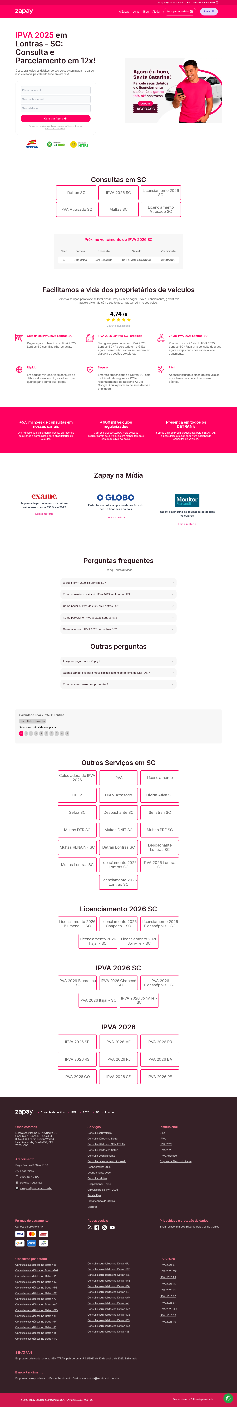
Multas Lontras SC (77, 864)
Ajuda (156, 11)
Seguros (92, 1206)
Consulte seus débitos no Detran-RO (109, 1326)
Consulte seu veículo (100, 1133)
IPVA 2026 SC (118, 192)
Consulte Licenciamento (101, 1155)
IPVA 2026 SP (77, 1042)
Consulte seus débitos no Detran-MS (109, 1314)
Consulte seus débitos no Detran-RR (36, 1332)
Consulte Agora (53, 118)
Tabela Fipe (94, 1195)
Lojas (136, 11)
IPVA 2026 (166, 1150)
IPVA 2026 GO (77, 1076)
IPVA (118, 777)
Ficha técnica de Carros (101, 1201)
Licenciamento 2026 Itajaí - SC (98, 941)
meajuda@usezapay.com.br (36, 1188)
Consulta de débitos (53, 1112)
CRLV (77, 795)
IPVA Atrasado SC (76, 209)
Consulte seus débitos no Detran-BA (109, 1286)
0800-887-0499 (29, 1176)
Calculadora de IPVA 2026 (77, 777)
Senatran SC (160, 812)
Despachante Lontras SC (160, 847)
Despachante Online (99, 1184)
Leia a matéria (44, 513)
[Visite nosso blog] (90, 1227)
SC (97, 1112)
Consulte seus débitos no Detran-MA (109, 1309)
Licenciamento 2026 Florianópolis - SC (160, 923)
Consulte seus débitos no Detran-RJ (108, 1263)
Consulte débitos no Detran (103, 1138)
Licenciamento (160, 777)
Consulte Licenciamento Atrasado (107, 1161)
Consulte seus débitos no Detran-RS (109, 1274)
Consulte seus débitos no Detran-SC (36, 1281)
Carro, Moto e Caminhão (32, 721)
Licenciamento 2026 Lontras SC (118, 882)
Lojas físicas (27, 1171)
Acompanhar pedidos (178, 11)
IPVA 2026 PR (160, 1042)
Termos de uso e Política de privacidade (63, 127)
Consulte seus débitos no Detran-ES (108, 1291)
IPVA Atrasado (168, 1155)
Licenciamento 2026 (99, 1172)
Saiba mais (130, 1358)
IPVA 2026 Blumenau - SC (77, 982)
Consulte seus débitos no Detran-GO (36, 1310)
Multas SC (118, 209)
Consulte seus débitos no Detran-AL (108, 1303)
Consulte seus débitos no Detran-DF (36, 1264)
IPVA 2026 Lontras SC (159, 864)
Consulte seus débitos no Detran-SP (109, 1269)
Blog (146, 11)
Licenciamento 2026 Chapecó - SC (118, 923)
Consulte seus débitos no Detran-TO (36, 1338)
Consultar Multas (97, 1178)
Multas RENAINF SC (77, 847)
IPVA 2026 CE (118, 1076)
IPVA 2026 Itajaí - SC (97, 1000)
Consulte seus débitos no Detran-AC (36, 1304)
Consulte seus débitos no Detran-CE (36, 1293)
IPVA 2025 (166, 1144)
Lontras (109, 1112)
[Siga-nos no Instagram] (104, 1227)
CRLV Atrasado (118, 795)
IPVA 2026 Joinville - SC (139, 1000)
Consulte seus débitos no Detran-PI (35, 1327)
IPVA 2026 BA (159, 1059)
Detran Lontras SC (118, 847)
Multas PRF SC (160, 829)
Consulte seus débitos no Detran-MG (36, 1270)
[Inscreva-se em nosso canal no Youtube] (112, 1227)
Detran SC (76, 192)
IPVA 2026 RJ (118, 1059)
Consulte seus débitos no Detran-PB (109, 1320)
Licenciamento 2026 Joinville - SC (139, 941)
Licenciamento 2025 (99, 1167)
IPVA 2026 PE (160, 1076)
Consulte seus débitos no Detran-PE (36, 1287)
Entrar (207, 11)
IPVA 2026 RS (77, 1059)
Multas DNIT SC (118, 829)
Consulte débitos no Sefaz (103, 1150)
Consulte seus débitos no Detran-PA (36, 1321)
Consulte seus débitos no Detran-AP (36, 1298)
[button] (118, 582)
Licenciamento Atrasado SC (161, 209)
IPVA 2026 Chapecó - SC (118, 982)
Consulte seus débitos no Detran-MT (36, 1316)
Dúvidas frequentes (31, 1182)
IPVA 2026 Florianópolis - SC (159, 982)
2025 (86, 1112)
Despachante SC (118, 812)
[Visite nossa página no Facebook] (96, 1227)
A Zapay (124, 11)
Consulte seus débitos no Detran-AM (109, 1297)
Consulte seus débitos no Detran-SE (108, 1331)
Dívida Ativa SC (159, 795)
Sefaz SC (77, 812)
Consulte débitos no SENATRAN (106, 1144)
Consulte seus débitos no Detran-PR (36, 1276)
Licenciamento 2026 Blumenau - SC (77, 923)
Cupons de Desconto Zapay (176, 1161)
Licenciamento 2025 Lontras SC (118, 864)
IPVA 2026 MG (118, 1042)
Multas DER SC (77, 829)
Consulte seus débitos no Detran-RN (109, 1280)
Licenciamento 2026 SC (161, 192)
